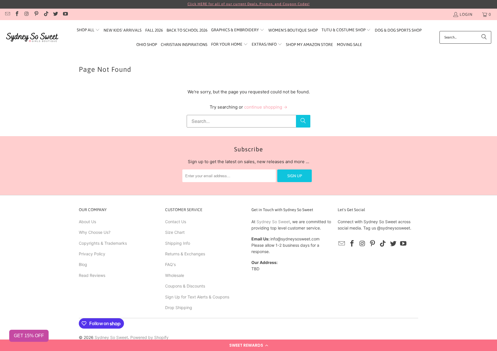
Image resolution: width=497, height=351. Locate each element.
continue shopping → (265, 107)
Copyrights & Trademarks (103, 243)
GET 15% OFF (29, 335)
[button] (248, 345)
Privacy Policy (92, 253)
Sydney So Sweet (273, 221)
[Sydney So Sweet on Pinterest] (36, 14)
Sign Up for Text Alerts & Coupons (197, 296)
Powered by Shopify (149, 337)
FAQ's (170, 264)
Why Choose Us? (94, 232)
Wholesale (174, 275)
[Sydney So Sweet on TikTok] (46, 14)
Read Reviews (92, 275)
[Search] (484, 37)
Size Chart (175, 232)
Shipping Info (177, 243)
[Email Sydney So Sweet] (7, 14)
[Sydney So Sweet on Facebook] (17, 14)
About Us (87, 221)
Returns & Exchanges (185, 253)
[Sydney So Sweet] (32, 37)
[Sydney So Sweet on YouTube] (65, 14)
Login (466, 14)
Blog (83, 264)
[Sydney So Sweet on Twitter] (55, 14)
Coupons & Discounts (185, 286)
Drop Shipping (178, 307)
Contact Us (175, 221)
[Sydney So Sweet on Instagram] (26, 14)
